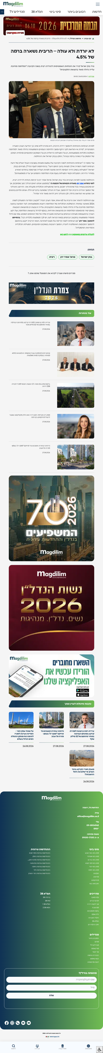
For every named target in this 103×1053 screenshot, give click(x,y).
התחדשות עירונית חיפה (41, 867)
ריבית (52, 257)
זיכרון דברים (94, 901)
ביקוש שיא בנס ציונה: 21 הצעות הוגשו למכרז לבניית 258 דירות (31, 385)
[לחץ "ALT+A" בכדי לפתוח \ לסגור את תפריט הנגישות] (99, 1049)
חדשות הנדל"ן (75, 39)
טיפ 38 (47, 901)
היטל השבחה (93, 918)
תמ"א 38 (45, 894)
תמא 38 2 (46, 908)
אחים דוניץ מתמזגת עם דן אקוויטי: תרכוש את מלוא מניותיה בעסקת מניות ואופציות (31, 354)
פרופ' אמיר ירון (67, 257)
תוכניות (96, 873)
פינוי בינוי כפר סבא (92, 863)
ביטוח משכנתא (93, 911)
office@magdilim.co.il (88, 816)
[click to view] (51, 26)
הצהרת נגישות (93, 955)
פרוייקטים (95, 880)
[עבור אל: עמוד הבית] (13, 4)
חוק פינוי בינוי (94, 884)
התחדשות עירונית (40, 849)
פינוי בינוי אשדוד (93, 856)
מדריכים (94, 894)
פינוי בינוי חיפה (93, 870)
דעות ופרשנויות (93, 962)
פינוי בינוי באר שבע (92, 853)
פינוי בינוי (94, 849)
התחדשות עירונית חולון (41, 856)
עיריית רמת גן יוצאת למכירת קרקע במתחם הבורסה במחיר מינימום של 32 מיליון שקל (30, 324)
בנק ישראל (86, 257)
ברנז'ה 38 (46, 897)
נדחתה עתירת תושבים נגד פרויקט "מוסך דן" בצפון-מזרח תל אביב (31, 447)
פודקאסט (95, 948)
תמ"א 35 (95, 921)
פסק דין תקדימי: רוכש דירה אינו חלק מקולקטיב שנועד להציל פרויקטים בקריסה (29, 416)
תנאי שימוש (94, 959)
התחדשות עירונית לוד (42, 870)
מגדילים (91, 76)
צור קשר (95, 952)
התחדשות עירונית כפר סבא (39, 853)
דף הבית (87, 39)
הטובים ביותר (94, 938)
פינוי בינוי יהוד (94, 867)
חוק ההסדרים (93, 925)
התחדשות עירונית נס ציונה (40, 863)
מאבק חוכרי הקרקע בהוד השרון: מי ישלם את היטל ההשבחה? (83, 772)
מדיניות (96, 877)
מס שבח (95, 908)
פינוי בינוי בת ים (93, 860)
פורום (97, 942)
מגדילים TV (94, 945)
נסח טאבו (95, 897)
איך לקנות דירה (93, 904)
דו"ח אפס (95, 914)
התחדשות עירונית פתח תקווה (38, 860)
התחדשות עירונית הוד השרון (39, 873)
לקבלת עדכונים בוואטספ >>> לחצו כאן (77, 234)
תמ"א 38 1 (46, 904)
